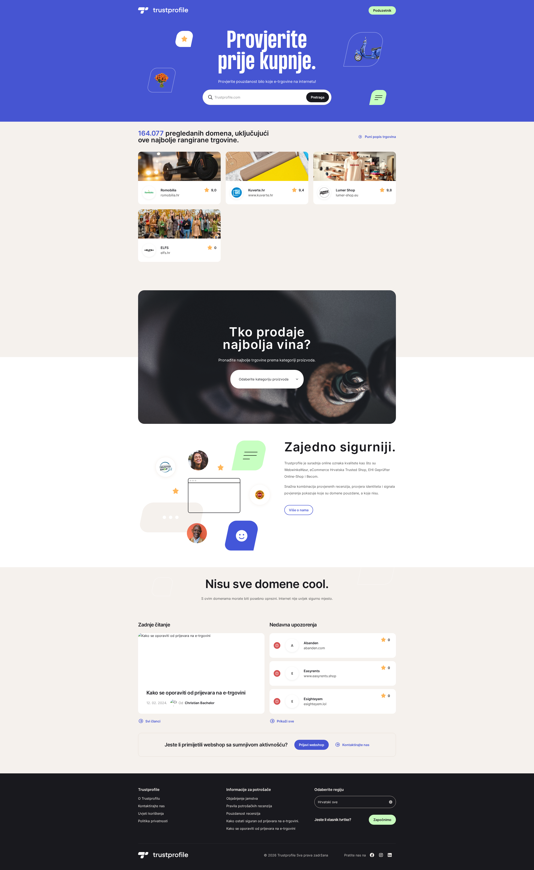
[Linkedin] (390, 855)
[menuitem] (179, 798)
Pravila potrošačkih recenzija (249, 806)
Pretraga (317, 97)
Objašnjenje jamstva (242, 798)
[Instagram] (381, 855)
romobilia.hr (170, 195)
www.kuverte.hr (260, 195)
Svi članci (152, 721)
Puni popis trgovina (380, 137)
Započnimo (382, 820)
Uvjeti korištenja (151, 813)
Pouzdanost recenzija (243, 813)
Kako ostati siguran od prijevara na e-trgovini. (262, 821)
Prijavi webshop (311, 745)
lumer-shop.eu (347, 195)
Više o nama (299, 510)
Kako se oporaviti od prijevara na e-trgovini (260, 828)
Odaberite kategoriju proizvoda (263, 379)
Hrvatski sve (328, 802)
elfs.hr (165, 253)
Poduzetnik (382, 10)
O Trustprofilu (149, 798)
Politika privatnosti (153, 821)
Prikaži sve (285, 721)
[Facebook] (372, 855)
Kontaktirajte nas (151, 806)
